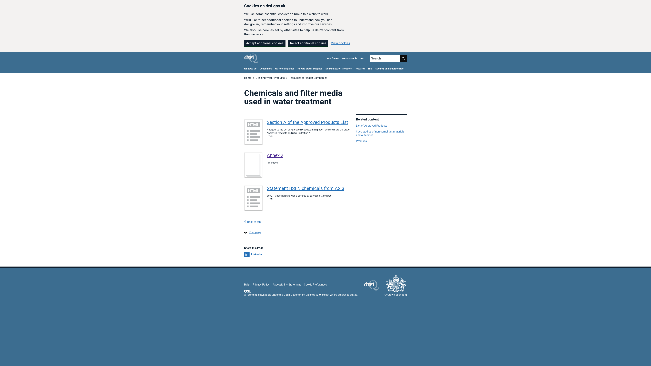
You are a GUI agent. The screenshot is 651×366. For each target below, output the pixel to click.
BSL (362, 58)
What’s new (333, 58)
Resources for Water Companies (308, 77)
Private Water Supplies (310, 68)
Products (361, 141)
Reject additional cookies (308, 43)
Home (247, 77)
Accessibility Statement (287, 284)
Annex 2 (275, 155)
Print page (255, 232)
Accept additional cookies (264, 43)
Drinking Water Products (339, 68)
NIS (370, 68)
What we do (250, 68)
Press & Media (349, 58)
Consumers (266, 68)
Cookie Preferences (315, 284)
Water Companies (284, 68)
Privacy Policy (261, 284)
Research (360, 68)
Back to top (254, 221)
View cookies (340, 43)
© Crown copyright (395, 294)
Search (376, 58)
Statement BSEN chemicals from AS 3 (305, 188)
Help (247, 284)
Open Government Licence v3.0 (302, 294)
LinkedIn (256, 254)
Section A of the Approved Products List (307, 122)
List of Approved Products (371, 125)
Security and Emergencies (389, 68)
